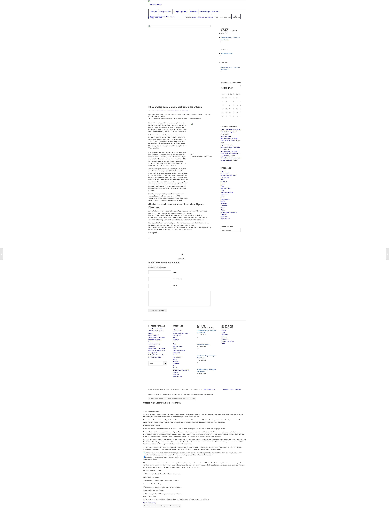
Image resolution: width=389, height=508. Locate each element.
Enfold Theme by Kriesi (209, 389)
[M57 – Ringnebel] (387, 254)
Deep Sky (224, 182)
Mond (222, 197)
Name (175, 272)
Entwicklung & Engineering (229, 212)
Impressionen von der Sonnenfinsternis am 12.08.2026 (154, 344)
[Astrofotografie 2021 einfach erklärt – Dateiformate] (1, 254)
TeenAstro (224, 214)
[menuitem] (153, 11)
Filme (222, 184)
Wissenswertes (174, 110)
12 (230, 105)
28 (237, 112)
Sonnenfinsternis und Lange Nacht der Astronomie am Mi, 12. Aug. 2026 (230, 153)
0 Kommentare (160, 110)
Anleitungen (224, 195)
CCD (222, 190)
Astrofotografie (225, 173)
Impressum (225, 339)
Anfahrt (224, 332)
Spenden (224, 337)
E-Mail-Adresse (177, 279)
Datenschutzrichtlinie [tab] (149, 496)
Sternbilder (224, 206)
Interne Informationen (227, 192)
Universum (224, 216)
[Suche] (236, 16)
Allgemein (168, 110)
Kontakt (224, 330)
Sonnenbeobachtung (227, 53)
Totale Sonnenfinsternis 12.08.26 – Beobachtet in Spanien (155, 331)
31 (237, 98)
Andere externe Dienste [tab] (150, 459)
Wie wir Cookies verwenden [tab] (151, 411)
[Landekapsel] (179, 64)
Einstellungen (191, 398)
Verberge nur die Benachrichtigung (175, 398)
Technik (223, 210)
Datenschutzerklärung (228, 341)
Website (175, 285)
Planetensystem (225, 199)
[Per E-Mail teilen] (150, 238)
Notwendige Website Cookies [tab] (151, 425)
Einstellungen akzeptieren (156, 398)
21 (237, 109)
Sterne (223, 208)
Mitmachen (225, 335)
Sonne (223, 201)
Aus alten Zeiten (225, 188)
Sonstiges (224, 203)
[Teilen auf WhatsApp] (150, 235)
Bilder (222, 179)
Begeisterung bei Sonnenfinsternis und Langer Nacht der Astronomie (229, 138)
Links (223, 343)
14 (237, 105)
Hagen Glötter (185, 110)
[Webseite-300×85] (155, 4)
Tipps (222, 186)
